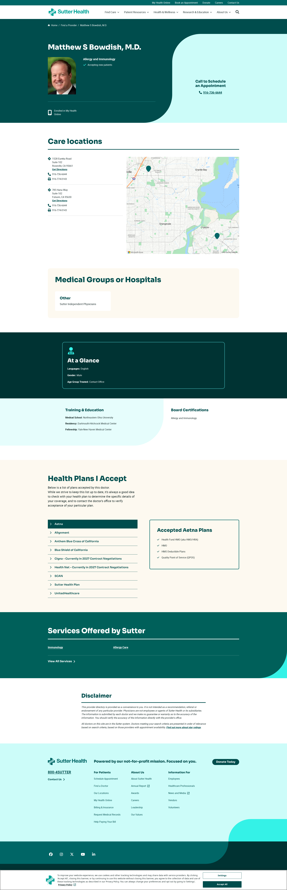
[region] (182, 205)
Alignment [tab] (62, 532)
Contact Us (233, 2)
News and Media (179, 793)
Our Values (137, 814)
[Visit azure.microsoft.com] (135, 252)
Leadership (137, 807)
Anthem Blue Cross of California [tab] (77, 541)
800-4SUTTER (59, 772)
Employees (174, 778)
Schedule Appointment (106, 778)
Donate (206, 2)
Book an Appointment (186, 2)
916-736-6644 (212, 92)
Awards (135, 793)
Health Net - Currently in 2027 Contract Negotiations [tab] (91, 567)
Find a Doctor (101, 786)
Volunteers (174, 807)
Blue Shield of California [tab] (71, 550)
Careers (219, 2)
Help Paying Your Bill (105, 821)
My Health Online (161, 2)
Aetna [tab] (59, 524)
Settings (222, 875)
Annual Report (141, 786)
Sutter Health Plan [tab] (67, 584)
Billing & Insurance (103, 807)
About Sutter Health (141, 778)
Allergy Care (120, 647)
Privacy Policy (67, 884)
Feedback (235, 252)
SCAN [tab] (59, 576)
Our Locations (101, 793)
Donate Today (225, 761)
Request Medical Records (107, 814)
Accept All (222, 884)
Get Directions (59, 169)
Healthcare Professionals (181, 786)
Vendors (172, 800)
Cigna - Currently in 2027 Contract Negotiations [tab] (88, 558)
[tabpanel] (194, 544)
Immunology (55, 647)
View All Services (60, 661)
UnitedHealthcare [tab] (67, 593)
